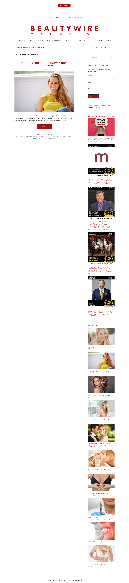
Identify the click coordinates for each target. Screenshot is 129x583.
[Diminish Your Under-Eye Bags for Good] (101, 337)
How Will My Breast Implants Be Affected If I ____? (100, 494)
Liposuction (45, 136)
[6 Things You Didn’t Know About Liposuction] (101, 361)
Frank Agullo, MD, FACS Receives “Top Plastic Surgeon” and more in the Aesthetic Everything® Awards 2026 (101, 314)
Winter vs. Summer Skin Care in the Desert (101, 420)
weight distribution (38, 138)
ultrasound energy (66, 136)
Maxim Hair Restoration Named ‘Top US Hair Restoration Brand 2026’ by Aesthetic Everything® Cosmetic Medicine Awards (100, 181)
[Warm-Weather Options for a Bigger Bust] (101, 554)
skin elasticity (54, 136)
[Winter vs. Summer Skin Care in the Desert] (101, 409)
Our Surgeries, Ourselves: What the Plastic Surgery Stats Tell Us (100, 518)
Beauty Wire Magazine (64, 30)
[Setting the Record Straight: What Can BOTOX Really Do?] (101, 459)
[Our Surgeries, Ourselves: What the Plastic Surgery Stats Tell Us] (101, 507)
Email (90, 82)
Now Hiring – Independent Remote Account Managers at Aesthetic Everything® (101, 139)
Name (90, 75)
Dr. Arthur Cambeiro (31, 136)
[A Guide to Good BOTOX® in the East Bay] (101, 385)
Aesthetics (48, 134)
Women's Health (51, 138)
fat (40, 136)
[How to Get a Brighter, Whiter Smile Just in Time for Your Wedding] (101, 433)
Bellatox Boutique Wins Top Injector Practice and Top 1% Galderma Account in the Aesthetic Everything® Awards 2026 (100, 270)
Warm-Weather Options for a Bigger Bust (99, 565)
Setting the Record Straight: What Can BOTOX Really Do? (99, 470)
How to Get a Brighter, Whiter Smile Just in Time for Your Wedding (99, 445)
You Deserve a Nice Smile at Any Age (101, 542)
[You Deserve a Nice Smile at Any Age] (101, 531)
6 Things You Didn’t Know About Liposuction (44, 64)
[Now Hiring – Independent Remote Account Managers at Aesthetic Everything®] (101, 127)
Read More (44, 126)
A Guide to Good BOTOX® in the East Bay (100, 396)
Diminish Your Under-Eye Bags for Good (101, 348)
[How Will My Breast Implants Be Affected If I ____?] (101, 483)
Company (91, 89)
